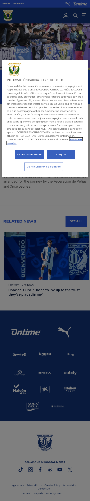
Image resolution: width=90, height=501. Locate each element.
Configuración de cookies (44, 166)
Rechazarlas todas (29, 154)
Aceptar (61, 154)
